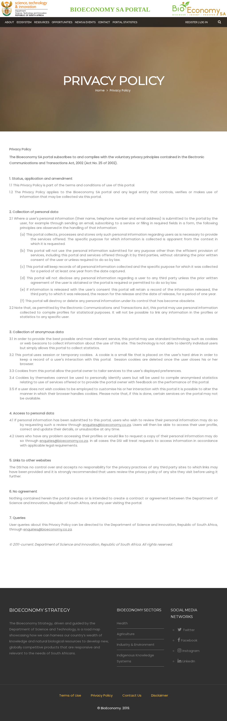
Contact (104, 22)
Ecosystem (24, 22)
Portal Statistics (125, 22)
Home (100, 90)
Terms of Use (70, 695)
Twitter (189, 630)
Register (191, 22)
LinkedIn (188, 661)
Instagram (191, 650)
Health (122, 623)
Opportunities (62, 22)
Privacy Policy (120, 90)
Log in (204, 22)
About (9, 22)
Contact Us (131, 695)
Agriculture (126, 634)
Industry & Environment (136, 644)
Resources (41, 22)
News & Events (85, 22)
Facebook (189, 640)
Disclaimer (159, 695)
